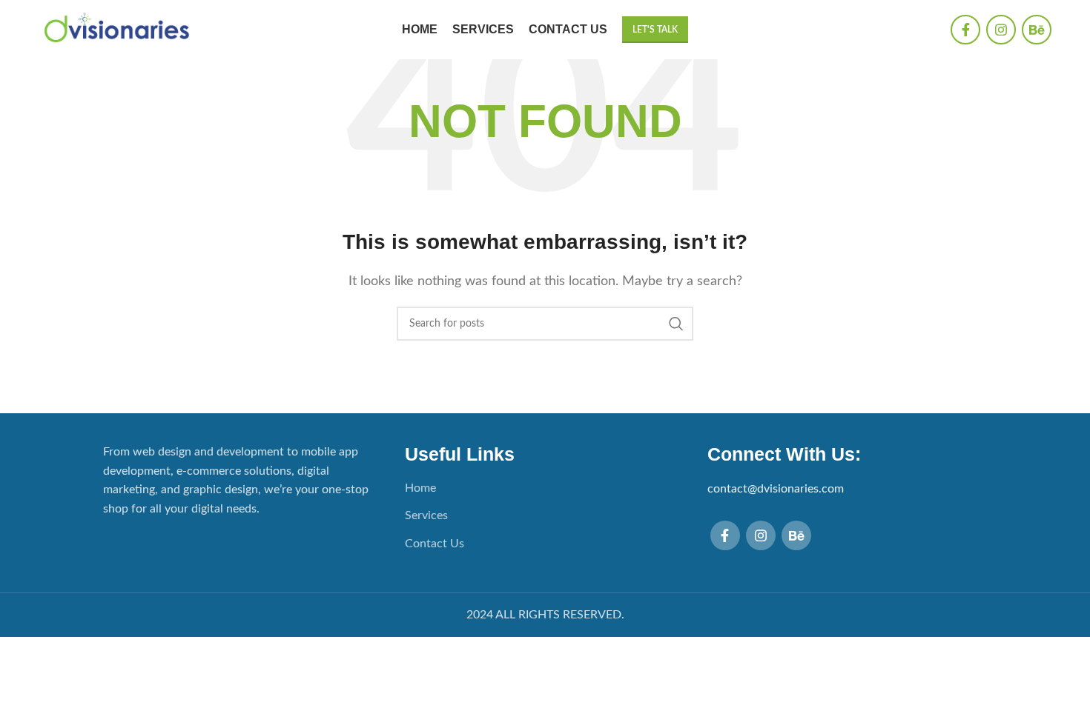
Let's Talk (655, 29)
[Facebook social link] (965, 29)
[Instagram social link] (1001, 29)
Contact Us (434, 544)
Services (426, 515)
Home (420, 488)
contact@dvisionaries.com (775, 489)
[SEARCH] (676, 324)
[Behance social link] (1036, 29)
